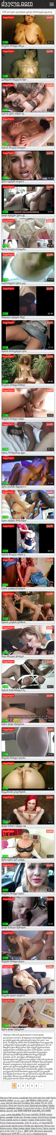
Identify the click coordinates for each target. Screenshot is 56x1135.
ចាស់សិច (35, 1114)
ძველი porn (17, 3)
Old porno (39, 1131)
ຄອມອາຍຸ (48, 1131)
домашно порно (14, 1108)
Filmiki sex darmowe (33, 1126)
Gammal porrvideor (39, 1105)
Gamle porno (12, 1120)
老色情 (42, 1114)
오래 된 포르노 (32, 1123)
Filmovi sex (49, 1126)
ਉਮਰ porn (26, 1114)
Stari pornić (41, 1120)
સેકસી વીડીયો (49, 1108)
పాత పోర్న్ (36, 1110)
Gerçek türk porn (14, 1103)
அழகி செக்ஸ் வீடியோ (32, 1108)
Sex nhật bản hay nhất (39, 1098)
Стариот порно (27, 1120)
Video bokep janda (21, 1128)
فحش (3, 1114)
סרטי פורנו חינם (7, 1131)
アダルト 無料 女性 (24, 1131)
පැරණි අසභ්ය (26, 1133)
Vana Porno (37, 1128)
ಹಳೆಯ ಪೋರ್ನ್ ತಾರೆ (9, 1110)
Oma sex (12, 1105)
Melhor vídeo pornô (39, 1100)
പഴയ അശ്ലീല (14, 1114)
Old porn (4, 1098)
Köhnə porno (6, 1128)
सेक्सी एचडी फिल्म (24, 1110)
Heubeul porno (40, 1133)
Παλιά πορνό (49, 1128)
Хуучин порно (31, 1117)
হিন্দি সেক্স (44, 1103)
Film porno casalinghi (18, 1098)
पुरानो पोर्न (16, 1133)
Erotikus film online (31, 1103)
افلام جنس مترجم (22, 1100)
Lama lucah (5, 1126)
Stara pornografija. (15, 1123)
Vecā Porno (44, 1117)
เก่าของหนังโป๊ (46, 1123)
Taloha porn (6, 1133)
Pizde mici (18, 1117)
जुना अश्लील (46, 1110)
